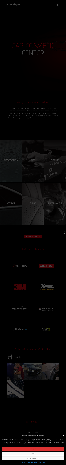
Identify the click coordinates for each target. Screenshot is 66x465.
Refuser (33, 453)
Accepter (33, 449)
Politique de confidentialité (38, 462)
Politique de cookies (26, 462)
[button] (63, 436)
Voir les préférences (33, 458)
